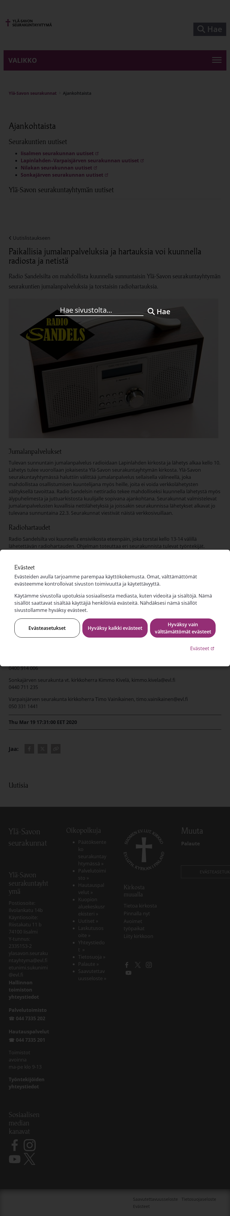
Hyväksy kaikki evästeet (115, 628)
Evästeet (203, 648)
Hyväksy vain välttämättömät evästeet (183, 628)
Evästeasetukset (47, 628)
